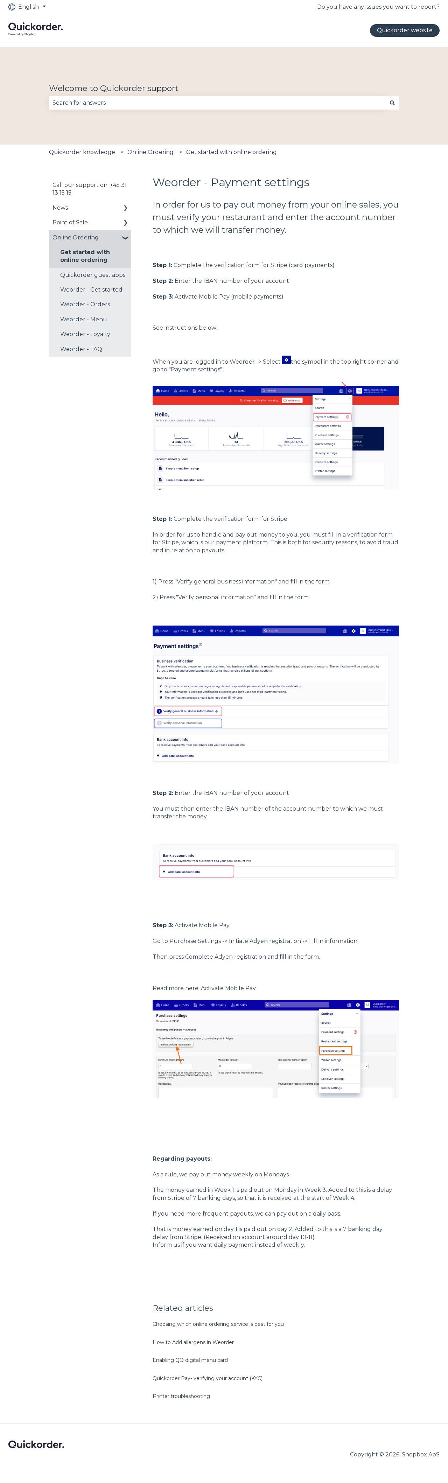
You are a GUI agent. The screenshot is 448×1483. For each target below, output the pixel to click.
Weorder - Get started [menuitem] (91, 289)
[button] (125, 208)
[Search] (392, 103)
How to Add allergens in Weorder (193, 1342)
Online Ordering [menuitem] (75, 237)
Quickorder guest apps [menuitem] (92, 275)
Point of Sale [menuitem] (70, 222)
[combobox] (217, 103)
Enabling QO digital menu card (190, 1360)
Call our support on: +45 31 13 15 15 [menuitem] (89, 189)
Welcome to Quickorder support (113, 88)
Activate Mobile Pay (228, 988)
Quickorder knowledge (82, 152)
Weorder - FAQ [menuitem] (81, 349)
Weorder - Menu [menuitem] (83, 319)
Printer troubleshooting (181, 1396)
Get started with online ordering (231, 152)
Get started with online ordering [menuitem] (85, 256)
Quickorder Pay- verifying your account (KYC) (207, 1378)
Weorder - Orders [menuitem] (85, 304)
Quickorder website (405, 30)
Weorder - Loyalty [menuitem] (85, 334)
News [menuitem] (60, 207)
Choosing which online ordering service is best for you (218, 1324)
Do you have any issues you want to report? (378, 7)
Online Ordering (150, 152)
